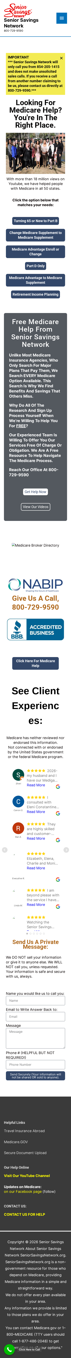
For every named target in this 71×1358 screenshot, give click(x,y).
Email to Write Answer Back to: (31, 1009)
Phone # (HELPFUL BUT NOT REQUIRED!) (30, 1055)
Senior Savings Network (21, 22)
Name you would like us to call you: (35, 993)
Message (13, 1025)
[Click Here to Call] (9, 1349)
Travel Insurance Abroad (24, 1131)
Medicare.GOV (16, 1142)
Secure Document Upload (25, 1153)
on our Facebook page (23, 1191)
